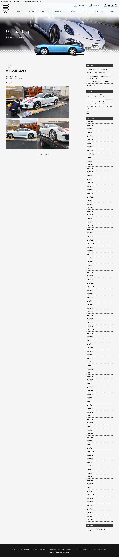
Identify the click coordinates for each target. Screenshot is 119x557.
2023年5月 (90, 261)
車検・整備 (72, 12)
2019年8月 (90, 423)
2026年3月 (90, 139)
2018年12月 (90, 451)
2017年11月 (90, 498)
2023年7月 (90, 254)
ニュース (20, 549)
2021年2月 (90, 358)
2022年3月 (90, 312)
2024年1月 (90, 233)
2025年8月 (90, 165)
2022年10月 (90, 287)
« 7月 (87, 113)
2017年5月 (90, 520)
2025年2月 (90, 186)
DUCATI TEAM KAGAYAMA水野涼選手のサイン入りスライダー (99, 77)
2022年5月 (90, 304)
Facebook (9, 83)
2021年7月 (90, 340)
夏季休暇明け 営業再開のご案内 (96, 73)
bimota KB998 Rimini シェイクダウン (98, 82)
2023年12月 (90, 236)
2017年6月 (90, 516)
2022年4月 (90, 308)
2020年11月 (90, 369)
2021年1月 (90, 362)
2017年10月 (90, 502)
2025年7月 (90, 168)
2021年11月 (90, 326)
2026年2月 (90, 143)
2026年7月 (90, 125)
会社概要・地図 (99, 12)
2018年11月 (90, 455)
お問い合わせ (93, 549)
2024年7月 (90, 211)
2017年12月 (90, 495)
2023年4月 (90, 265)
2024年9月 (90, 204)
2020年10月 (90, 373)
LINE (112, 5)
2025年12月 (90, 150)
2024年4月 (90, 222)
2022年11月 (90, 283)
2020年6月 (90, 387)
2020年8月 (90, 380)
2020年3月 (90, 398)
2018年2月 (90, 487)
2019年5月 (90, 434)
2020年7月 (90, 383)
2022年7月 (90, 297)
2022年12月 (90, 279)
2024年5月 (90, 218)
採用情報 (112, 12)
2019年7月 (90, 426)
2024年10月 (90, 200)
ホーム (7, 37)
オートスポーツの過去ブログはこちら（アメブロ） (99, 530)
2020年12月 (90, 365)
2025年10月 (90, 157)
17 (88, 106)
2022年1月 (90, 319)
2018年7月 (90, 469)
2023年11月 (90, 240)
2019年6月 (90, 430)
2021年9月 (90, 333)
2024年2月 (90, 229)
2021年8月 (90, 337)
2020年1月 (90, 405)
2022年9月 (90, 290)
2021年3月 (90, 355)
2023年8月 (90, 251)
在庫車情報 (18, 12)
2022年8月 (90, 294)
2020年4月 (90, 394)
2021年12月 (90, 322)
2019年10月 (90, 416)
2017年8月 (90, 509)
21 (103, 106)
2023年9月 (90, 247)
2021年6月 (90, 344)
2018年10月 (90, 459)
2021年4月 (90, 351)
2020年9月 (90, 376)
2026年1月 (90, 147)
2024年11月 (90, 197)
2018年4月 (90, 480)
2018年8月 (90, 466)
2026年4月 (90, 136)
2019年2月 (90, 444)
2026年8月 (90, 122)
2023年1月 (90, 276)
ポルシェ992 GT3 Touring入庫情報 (97, 69)
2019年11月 (90, 412)
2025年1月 (90, 190)
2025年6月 (90, 172)
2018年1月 (90, 491)
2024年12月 (90, 193)
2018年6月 (90, 473)
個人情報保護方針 (102, 549)
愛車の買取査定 (58, 12)
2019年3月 (90, 441)
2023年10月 (90, 243)
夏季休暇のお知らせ (93, 85)
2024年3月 (90, 226)
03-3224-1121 (82, 5)
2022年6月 (90, 301)
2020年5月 (90, 391)
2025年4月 (90, 179)
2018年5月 (90, 477)
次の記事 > (47, 155)
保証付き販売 (45, 12)
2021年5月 (90, 347)
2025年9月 (90, 161)
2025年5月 (90, 175)
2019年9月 (90, 419)
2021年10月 (90, 330)
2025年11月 (90, 154)
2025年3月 (90, 183)
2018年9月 (90, 462)
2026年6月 (90, 129)
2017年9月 (90, 505)
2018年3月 (90, 484)
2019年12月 (90, 408)
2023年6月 (90, 258)
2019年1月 (90, 448)
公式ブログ (85, 12)
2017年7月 (90, 512)
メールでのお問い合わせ (97, 5)
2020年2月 (90, 401)
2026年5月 (90, 132)
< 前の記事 (40, 155)
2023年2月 (90, 272)
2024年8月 (90, 208)
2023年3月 (90, 269)
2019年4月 (90, 437)
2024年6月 (90, 215)
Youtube (109, 5)
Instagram (105, 5)
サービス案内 (32, 12)
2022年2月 (90, 315)
